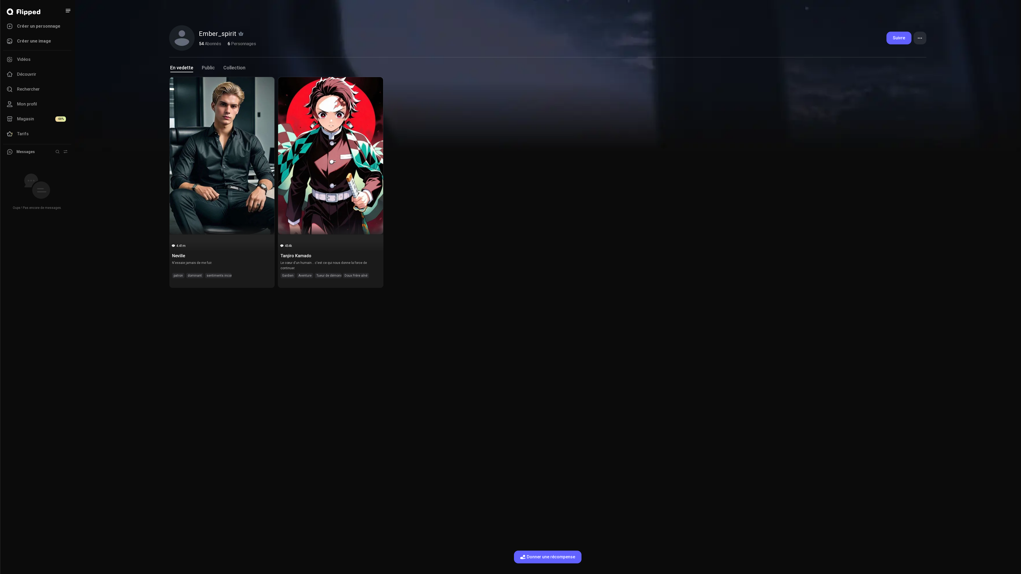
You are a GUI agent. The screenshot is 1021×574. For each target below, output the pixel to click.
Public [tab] (208, 67)
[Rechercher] (57, 152)
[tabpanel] (547, 182)
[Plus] (68, 10)
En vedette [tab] (181, 67)
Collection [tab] (234, 67)
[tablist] (547, 69)
